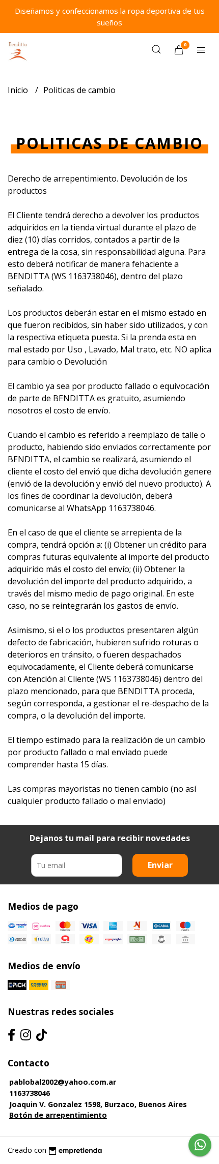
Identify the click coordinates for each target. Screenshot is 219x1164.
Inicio (19, 90)
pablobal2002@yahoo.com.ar (62, 1082)
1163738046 (29, 1093)
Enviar (160, 865)
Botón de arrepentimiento (58, 1115)
